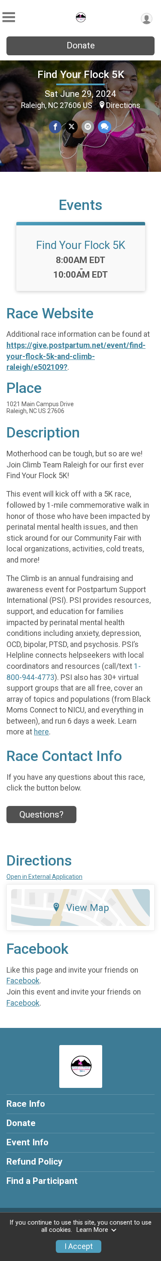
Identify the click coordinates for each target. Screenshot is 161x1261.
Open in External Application (44, 876)
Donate (81, 45)
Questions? (41, 814)
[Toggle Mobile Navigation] (8, 17)
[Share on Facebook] (55, 126)
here (41, 732)
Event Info (27, 1142)
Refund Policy (34, 1161)
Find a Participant (42, 1181)
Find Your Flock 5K (80, 75)
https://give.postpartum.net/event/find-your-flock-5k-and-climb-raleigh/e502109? (76, 356)
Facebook (22, 980)
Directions (123, 105)
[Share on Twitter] (71, 126)
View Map (87, 907)
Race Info (25, 1104)
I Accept (78, 1246)
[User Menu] (146, 18)
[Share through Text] (104, 126)
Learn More (92, 1230)
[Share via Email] (88, 126)
